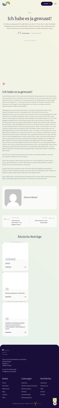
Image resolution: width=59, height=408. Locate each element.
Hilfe (3, 397)
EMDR (7, 263)
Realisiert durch (29, 403)
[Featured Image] (15, 250)
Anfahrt (42, 391)
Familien (23, 391)
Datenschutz (44, 386)
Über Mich (5, 386)
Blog (3, 391)
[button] (47, 4)
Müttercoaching (26, 389)
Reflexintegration (26, 397)
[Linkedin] (55, 403)
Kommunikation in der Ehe (15, 293)
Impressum (43, 383)
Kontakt (42, 394)
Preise (4, 383)
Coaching (24, 383)
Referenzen (5, 389)
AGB (41, 389)
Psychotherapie (26, 394)
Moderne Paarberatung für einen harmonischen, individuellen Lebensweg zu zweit (15, 326)
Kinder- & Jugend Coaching (29, 386)
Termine (4, 394)
